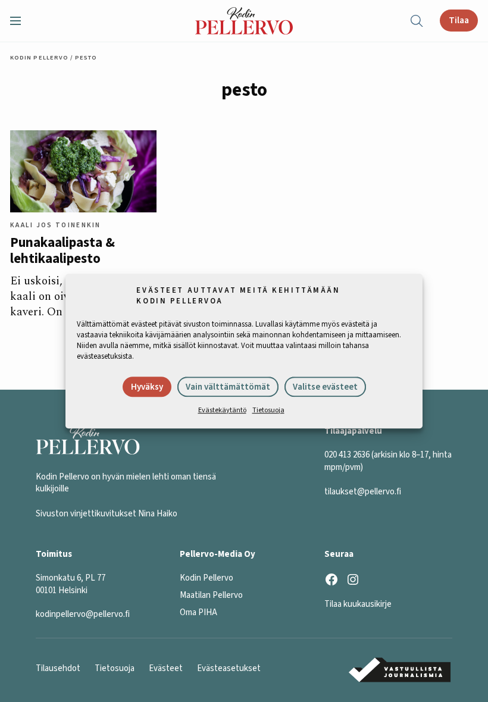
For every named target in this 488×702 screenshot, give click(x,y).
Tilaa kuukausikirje (358, 604)
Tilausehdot (58, 668)
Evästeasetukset (229, 668)
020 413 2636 (347, 455)
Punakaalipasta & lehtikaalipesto (62, 251)
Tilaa (459, 20)
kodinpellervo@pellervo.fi (83, 614)
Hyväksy (147, 387)
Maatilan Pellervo (211, 595)
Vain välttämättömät (228, 387)
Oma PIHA (198, 612)
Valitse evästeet (325, 387)
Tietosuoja (268, 410)
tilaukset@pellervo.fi (362, 491)
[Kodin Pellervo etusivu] (244, 21)
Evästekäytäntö (222, 410)
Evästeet (166, 668)
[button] (20, 21)
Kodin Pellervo (39, 57)
